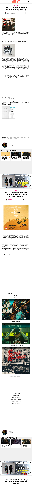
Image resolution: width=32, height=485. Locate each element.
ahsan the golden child (10, 137)
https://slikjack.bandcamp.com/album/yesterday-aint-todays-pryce (16, 293)
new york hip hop (26, 137)
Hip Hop (18, 137)
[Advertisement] (16, 127)
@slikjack (17, 395)
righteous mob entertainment (6, 138)
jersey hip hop (21, 137)
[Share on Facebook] (21, 13)
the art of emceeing (14, 138)
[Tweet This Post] (23, 13)
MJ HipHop (9, 12)
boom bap (15, 137)
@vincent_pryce (18, 401)
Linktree (18, 397)
